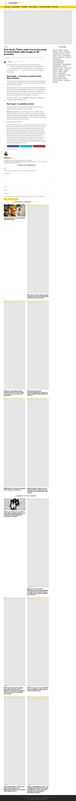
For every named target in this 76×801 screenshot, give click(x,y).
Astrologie (7, 6)
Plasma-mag (53, 797)
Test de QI (7, 149)
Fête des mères (61, 57)
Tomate (60, 80)
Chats (68, 53)
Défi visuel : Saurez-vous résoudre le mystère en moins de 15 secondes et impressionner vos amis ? (38, 296)
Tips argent (24, 6)
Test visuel (14, 149)
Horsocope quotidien (58, 66)
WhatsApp (56, 82)
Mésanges (61, 69)
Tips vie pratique (33, 6)
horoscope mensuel (57, 64)
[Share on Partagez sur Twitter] (26, 146)
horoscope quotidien (67, 64)
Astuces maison (56, 53)
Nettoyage (67, 69)
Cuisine (60, 55)
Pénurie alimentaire (62, 73)
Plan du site (39, 797)
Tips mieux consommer (45, 6)
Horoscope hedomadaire (58, 62)
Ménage (55, 69)
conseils (55, 55)
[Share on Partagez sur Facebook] (13, 146)
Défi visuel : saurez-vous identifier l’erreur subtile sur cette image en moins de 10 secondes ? (37, 689)
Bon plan (63, 53)
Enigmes (55, 57)
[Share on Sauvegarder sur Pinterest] (39, 146)
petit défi (20, 70)
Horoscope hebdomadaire (59, 60)
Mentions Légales (33, 797)
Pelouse (65, 71)
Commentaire (7, 173)
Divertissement (16, 6)
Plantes (55, 73)
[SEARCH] (71, 7)
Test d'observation (61, 76)
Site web (5, 193)
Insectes (65, 66)
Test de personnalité (57, 78)
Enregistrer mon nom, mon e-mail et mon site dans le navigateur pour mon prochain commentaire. (24, 196)
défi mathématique (66, 55)
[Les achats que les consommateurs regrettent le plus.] (14, 210)
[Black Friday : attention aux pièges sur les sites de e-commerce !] (14, 442)
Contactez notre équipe (24, 797)
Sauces (55, 76)
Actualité (36, 202)
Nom (5, 186)
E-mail (5, 190)
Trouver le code (67, 80)
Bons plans (55, 6)
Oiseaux (60, 71)
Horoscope (69, 57)
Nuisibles (55, 71)
